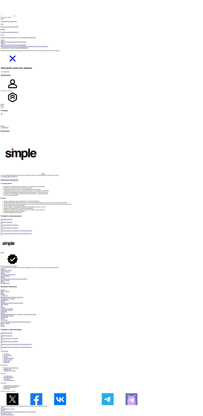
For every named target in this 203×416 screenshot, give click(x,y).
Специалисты (9, 46)
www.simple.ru (4, 176)
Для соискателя (8, 376)
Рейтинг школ (7, 369)
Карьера (8, 414)
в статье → (57, 50)
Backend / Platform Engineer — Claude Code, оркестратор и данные (18, 314)
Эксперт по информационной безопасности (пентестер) (16, 322)
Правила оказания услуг (10, 387)
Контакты (6, 362)
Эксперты (26, 46)
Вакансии (3, 46)
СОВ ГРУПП (4, 316)
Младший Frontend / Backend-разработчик (12, 297)
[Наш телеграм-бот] (131, 404)
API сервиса (7, 379)
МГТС (2, 291)
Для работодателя (8, 377)
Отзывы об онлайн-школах (11, 367)
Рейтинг (36, 46)
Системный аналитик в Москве (9, 227)
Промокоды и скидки (9, 370)
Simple (43, 173)
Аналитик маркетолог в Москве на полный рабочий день (16, 230)
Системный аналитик (6, 219)
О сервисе (6, 354)
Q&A (4, 414)
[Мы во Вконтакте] (60, 404)
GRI (2, 304)
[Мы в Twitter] (12, 404)
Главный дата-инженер (7, 308)
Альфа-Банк (4, 310)
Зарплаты (41, 46)
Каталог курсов (8, 359)
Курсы (12, 414)
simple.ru (3, 269)
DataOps (3, 290)
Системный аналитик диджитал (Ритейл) (12, 303)
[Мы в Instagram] (84, 404)
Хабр (2, 414)
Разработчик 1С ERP (6, 270)
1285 (11, 406)
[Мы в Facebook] (36, 404)
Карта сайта (7, 361)
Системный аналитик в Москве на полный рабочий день (16, 233)
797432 (21, 406)
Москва (7, 271)
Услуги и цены (8, 355)
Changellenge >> (5, 298)
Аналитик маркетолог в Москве (9, 225)
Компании (31, 46)
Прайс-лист (7, 388)
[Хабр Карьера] (7, 15)
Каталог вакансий (9, 358)
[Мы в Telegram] (108, 404)
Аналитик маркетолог (7, 222)
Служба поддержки (9, 380)
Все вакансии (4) (12, 176)
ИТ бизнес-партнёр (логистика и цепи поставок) (14, 279)
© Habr (2, 407)
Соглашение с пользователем (12, 385)
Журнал (46, 46)
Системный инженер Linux (8, 274)
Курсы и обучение (18, 46)
